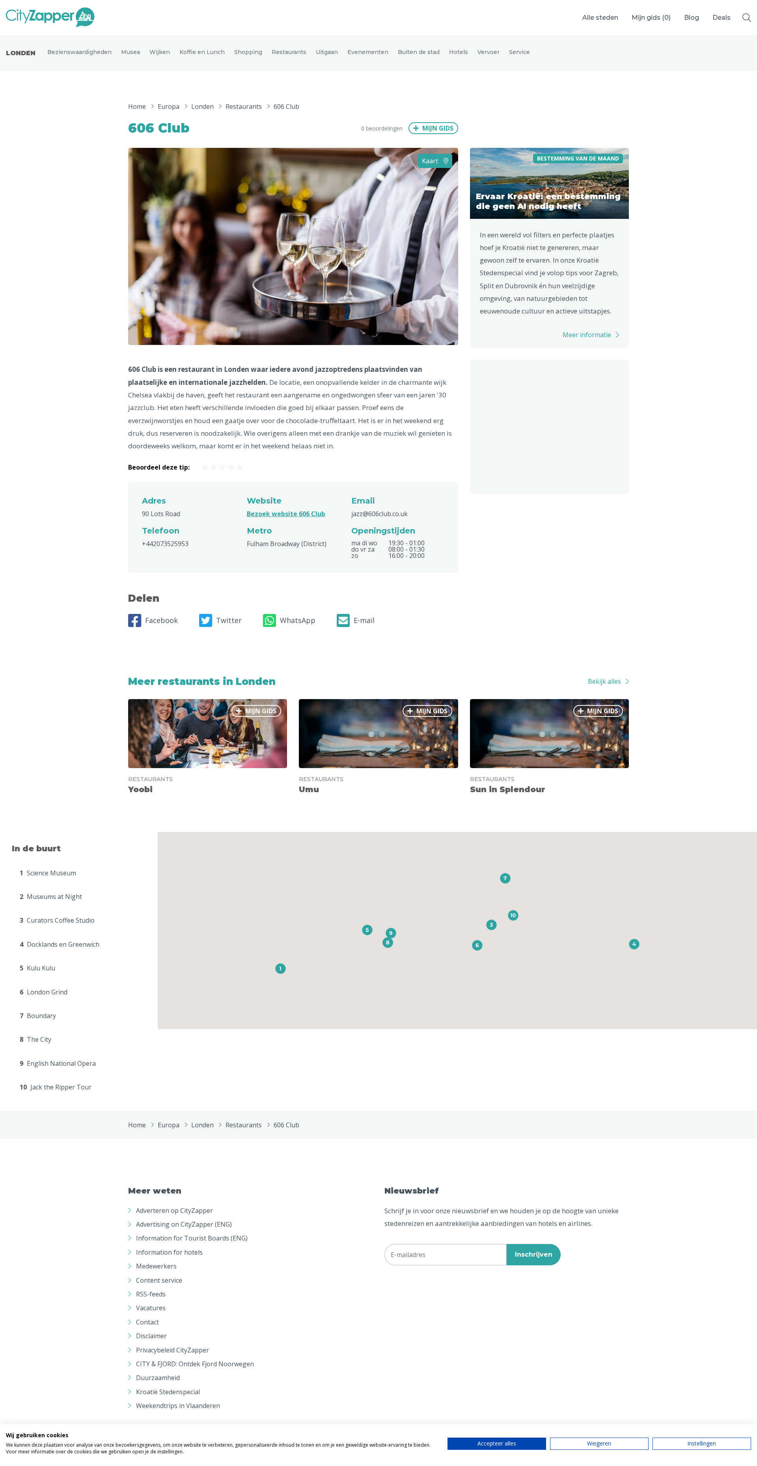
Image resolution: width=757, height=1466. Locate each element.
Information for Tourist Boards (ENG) (192, 1238)
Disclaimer (151, 1336)
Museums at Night (51, 896)
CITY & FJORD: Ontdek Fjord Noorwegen (195, 1364)
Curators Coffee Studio (57, 920)
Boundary (38, 1015)
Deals (721, 17)
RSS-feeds (151, 1294)
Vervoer (488, 52)
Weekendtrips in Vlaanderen (178, 1405)
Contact (147, 1322)
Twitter (229, 620)
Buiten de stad (419, 52)
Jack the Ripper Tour (55, 1087)
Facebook (161, 620)
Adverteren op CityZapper (174, 1210)
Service (519, 52)
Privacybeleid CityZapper (172, 1350)
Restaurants (289, 52)
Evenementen (367, 52)
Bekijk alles (604, 681)
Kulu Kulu (37, 968)
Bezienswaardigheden (79, 52)
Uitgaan (327, 52)
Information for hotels (169, 1252)
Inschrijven (533, 1254)
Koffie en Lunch (202, 52)
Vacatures (151, 1308)
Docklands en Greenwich (59, 944)
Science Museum (48, 873)
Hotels (458, 52)
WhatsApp (297, 620)
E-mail (364, 620)
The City (35, 1039)
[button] (280, 968)
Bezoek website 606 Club (286, 513)
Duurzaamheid (158, 1377)
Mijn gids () (651, 17)
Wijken (159, 52)
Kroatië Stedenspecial (168, 1392)
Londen (20, 53)
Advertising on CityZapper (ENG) (184, 1224)
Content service (159, 1280)
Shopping (248, 52)
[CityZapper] (50, 17)
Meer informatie (587, 335)
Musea (130, 52)
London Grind (43, 992)
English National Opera (58, 1063)
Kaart (431, 161)
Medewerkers (156, 1266)
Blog (691, 17)
